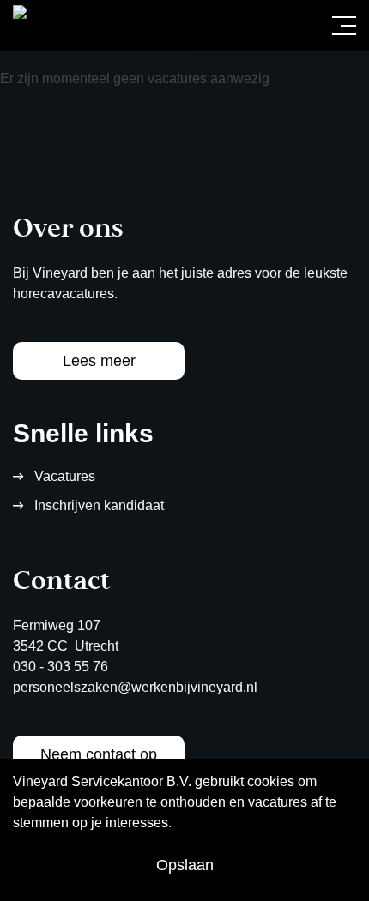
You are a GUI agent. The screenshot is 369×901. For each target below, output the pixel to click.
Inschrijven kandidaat (99, 505)
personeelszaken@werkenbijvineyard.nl (135, 687)
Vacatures (64, 476)
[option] (184, 82)
